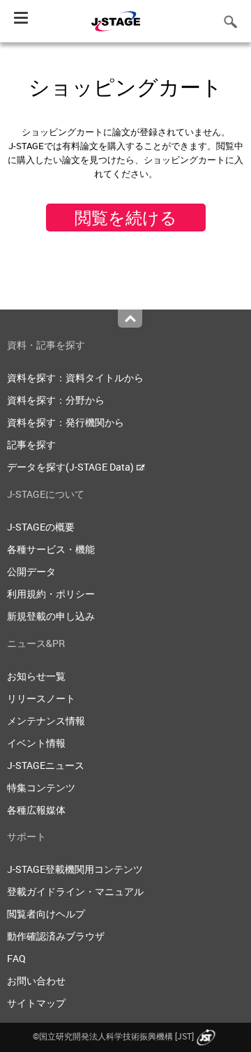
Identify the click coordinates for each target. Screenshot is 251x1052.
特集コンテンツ (41, 787)
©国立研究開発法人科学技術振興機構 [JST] (113, 1036)
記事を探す (31, 444)
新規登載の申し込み (51, 616)
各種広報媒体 (36, 809)
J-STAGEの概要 (41, 526)
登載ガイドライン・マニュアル (75, 891)
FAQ (16, 958)
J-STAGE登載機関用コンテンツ (75, 869)
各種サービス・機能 (51, 549)
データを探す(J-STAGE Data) (71, 466)
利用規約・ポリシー (51, 593)
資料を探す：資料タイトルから (75, 377)
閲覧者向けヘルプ (46, 913)
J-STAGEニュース (45, 765)
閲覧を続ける (126, 217)
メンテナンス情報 (46, 720)
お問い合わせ (36, 980)
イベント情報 (36, 742)
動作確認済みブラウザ (56, 936)
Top (130, 319)
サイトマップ (36, 1002)
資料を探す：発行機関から (65, 422)
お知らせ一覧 (36, 676)
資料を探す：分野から (56, 399)
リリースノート (41, 698)
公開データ (31, 571)
